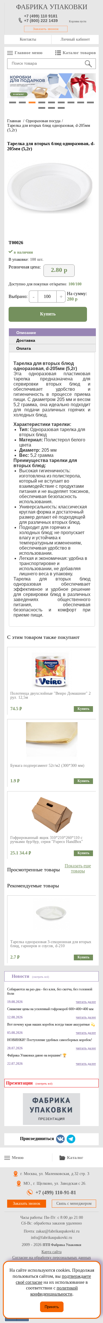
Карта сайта (51, 1252)
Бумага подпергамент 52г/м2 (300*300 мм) (47, 765)
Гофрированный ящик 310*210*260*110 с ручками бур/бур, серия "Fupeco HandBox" (46, 840)
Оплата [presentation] (23, 348)
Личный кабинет (75, 39)
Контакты (28, 39)
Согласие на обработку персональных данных (51, 1257)
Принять (52, 1307)
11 (51, 108)
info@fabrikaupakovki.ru (51, 1238)
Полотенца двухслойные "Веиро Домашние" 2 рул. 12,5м (50, 695)
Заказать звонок (46, 29)
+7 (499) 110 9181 (41, 16)
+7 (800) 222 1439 (41, 20)
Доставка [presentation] (25, 340)
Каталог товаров (79, 52)
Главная (14, 121)
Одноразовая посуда (43, 121)
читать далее (86, 1002)
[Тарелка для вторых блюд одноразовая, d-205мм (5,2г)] (50, 212)
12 (61, 108)
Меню (17, 1157)
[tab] (52, 332)
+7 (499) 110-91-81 (55, 1192)
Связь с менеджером (74, 1203)
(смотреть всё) (40, 976)
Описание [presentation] (26, 332)
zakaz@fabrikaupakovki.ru (58, 1231)
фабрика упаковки (51, 7)
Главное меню (28, 52)
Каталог (75, 1157)
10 (41, 108)
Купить (48, 313)
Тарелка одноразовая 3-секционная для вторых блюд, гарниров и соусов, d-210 (50, 944)
